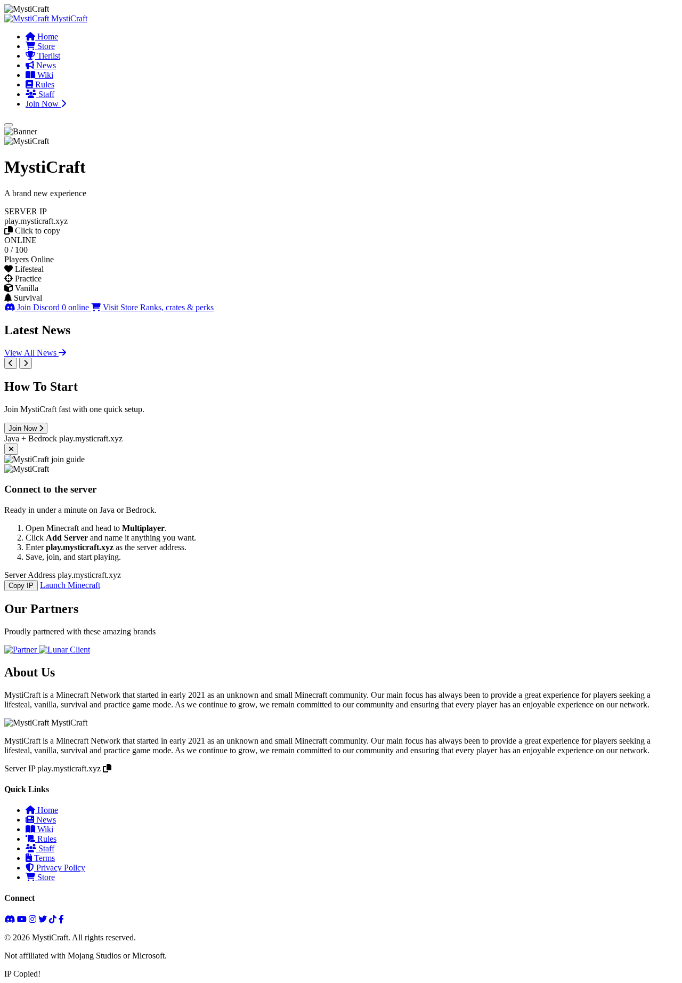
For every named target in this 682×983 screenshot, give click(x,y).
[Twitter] (42, 919)
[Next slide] (25, 363)
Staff (45, 94)
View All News (31, 352)
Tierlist (47, 55)
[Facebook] (61, 919)
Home (46, 36)
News (45, 65)
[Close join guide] (11, 449)
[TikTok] (52, 919)
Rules (43, 84)
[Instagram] (32, 919)
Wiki (44, 74)
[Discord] (9, 919)
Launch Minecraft (70, 585)
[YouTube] (22, 919)
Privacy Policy (59, 867)
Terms (43, 858)
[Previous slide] (10, 363)
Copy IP (21, 586)
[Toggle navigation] (8, 124)
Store (45, 46)
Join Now (43, 103)
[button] (341, 221)
